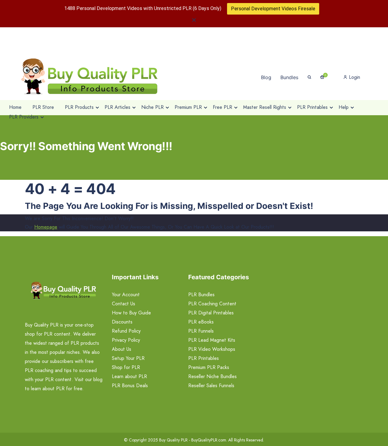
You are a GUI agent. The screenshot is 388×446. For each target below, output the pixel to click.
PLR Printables (203, 358)
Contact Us (123, 303)
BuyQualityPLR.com (208, 440)
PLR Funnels (201, 330)
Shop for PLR (126, 367)
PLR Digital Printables (211, 312)
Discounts (122, 321)
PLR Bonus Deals (130, 385)
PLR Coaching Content (212, 303)
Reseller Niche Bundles (212, 376)
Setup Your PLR (128, 358)
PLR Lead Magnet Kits (211, 340)
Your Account (126, 294)
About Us (121, 349)
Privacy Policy (126, 340)
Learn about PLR (129, 376)
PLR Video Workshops (211, 349)
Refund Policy (126, 330)
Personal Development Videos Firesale (273, 9)
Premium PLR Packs (208, 367)
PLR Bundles (201, 294)
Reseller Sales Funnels (211, 385)
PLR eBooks (201, 321)
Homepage (45, 226)
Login (353, 77)
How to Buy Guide (131, 312)
